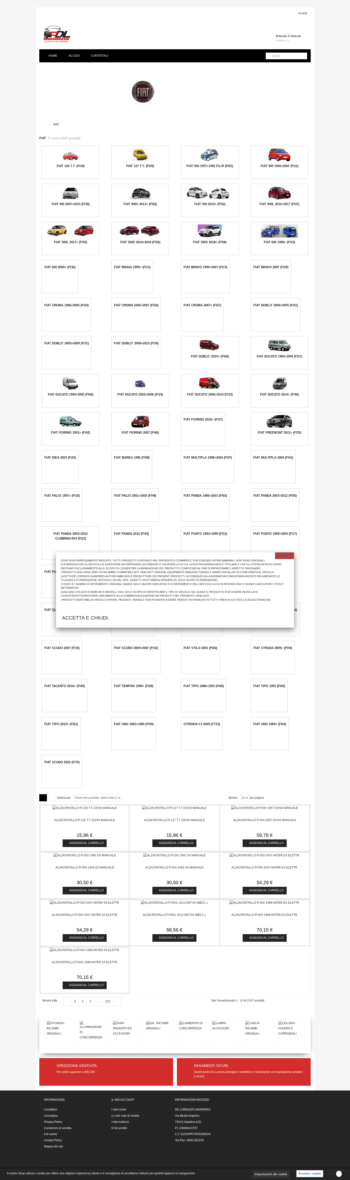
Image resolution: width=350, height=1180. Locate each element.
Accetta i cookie (310, 1173)
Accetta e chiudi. (85, 617)
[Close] (284, 555)
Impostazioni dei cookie (271, 1174)
